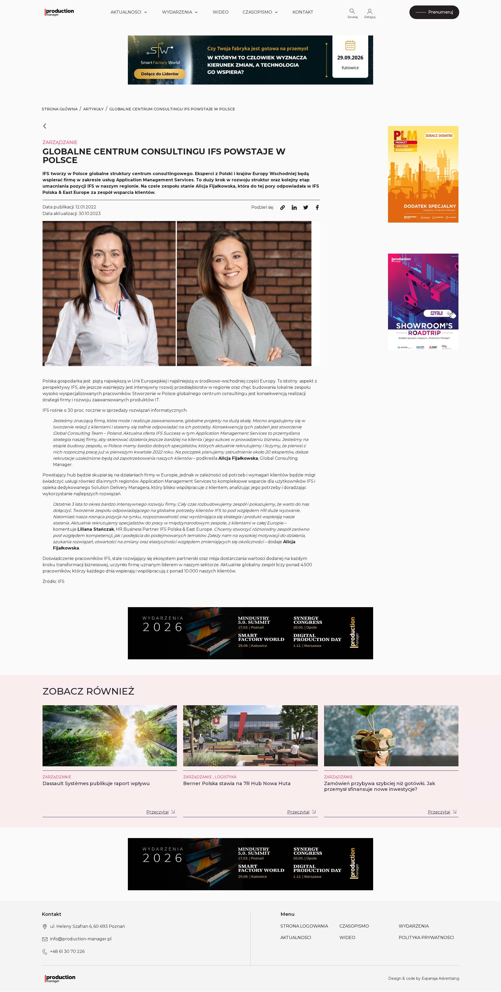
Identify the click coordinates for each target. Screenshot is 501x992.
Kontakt (303, 12)
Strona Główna (59, 109)
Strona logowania (304, 926)
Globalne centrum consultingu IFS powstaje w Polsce (172, 109)
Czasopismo (257, 12)
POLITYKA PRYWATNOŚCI (426, 937)
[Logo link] (59, 12)
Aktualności (126, 12)
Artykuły (93, 109)
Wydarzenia (414, 926)
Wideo (221, 12)
